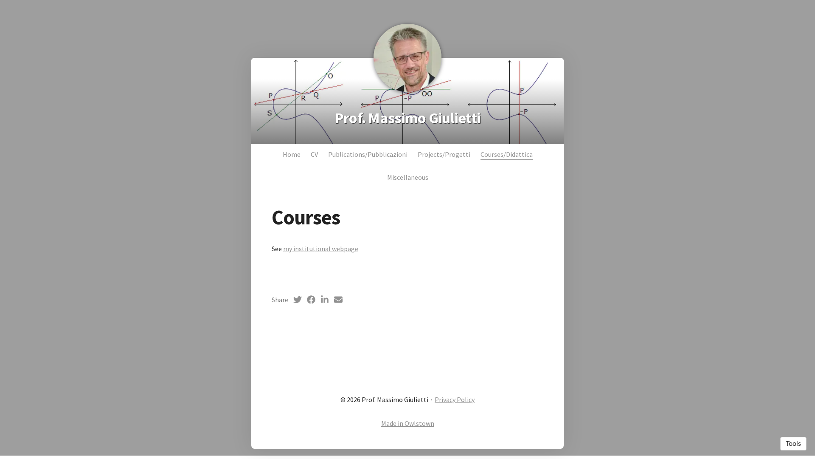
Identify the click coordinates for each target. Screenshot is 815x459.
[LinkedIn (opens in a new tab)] (324, 299)
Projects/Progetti (444, 154)
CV (314, 154)
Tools (793, 443)
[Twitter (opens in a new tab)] (297, 299)
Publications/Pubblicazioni (368, 154)
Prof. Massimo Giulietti (407, 118)
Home (292, 154)
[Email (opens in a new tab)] (338, 299)
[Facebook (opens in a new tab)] (311, 299)
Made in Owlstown (407, 423)
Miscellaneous (407, 177)
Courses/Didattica (507, 154)
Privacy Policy (455, 399)
